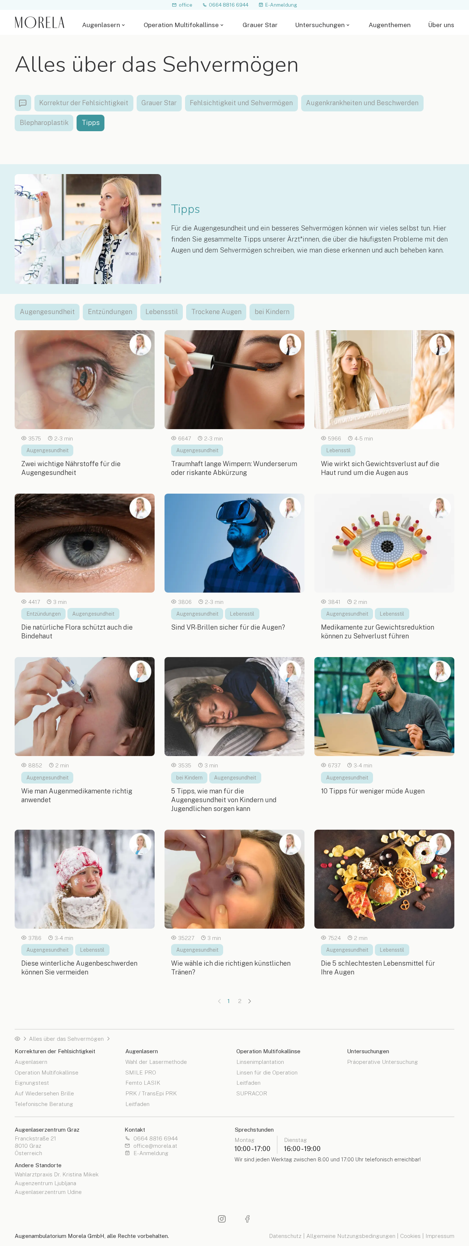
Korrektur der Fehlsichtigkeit (83, 103)
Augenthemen (390, 25)
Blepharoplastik (44, 122)
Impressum (439, 1235)
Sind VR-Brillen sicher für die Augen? (228, 627)
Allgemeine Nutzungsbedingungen (350, 1235)
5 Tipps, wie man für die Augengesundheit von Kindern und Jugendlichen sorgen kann (224, 799)
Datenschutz (285, 1235)
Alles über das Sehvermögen (66, 1039)
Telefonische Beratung (44, 1104)
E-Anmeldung (281, 4)
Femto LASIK (142, 1082)
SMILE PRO (140, 1072)
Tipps (91, 122)
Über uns (441, 25)
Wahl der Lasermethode (156, 1062)
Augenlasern (101, 25)
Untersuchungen (320, 25)
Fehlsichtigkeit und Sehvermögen (241, 103)
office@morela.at (155, 1146)
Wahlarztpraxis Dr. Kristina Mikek (57, 1174)
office (185, 4)
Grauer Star (260, 25)
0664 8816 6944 (228, 4)
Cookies (410, 1235)
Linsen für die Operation (267, 1072)
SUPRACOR (251, 1093)
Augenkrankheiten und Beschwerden (362, 103)
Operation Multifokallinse (181, 25)
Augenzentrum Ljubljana (45, 1183)
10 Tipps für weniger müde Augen (373, 791)
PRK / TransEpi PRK (151, 1093)
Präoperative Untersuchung (382, 1062)
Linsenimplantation (260, 1062)
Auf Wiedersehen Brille (44, 1093)
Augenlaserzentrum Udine (48, 1192)
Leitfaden (137, 1104)
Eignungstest (32, 1082)
